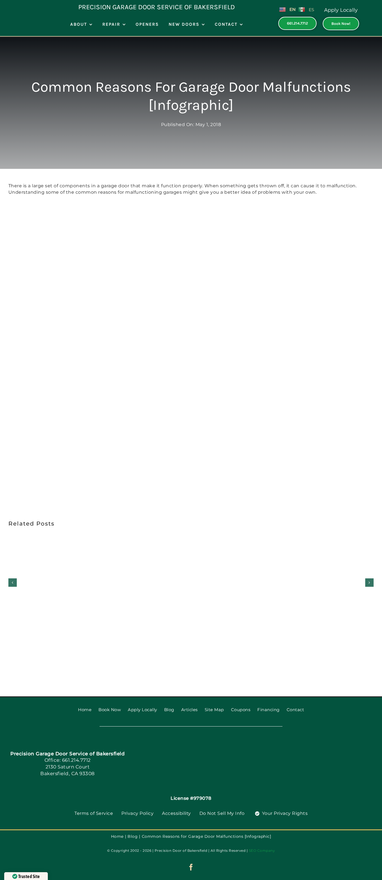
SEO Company (262, 850)
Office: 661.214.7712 (67, 760)
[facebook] (191, 867)
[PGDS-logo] (200, 745)
